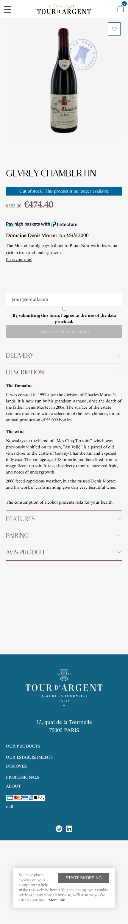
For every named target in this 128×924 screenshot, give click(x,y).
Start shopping (83, 877)
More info (57, 900)
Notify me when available (64, 331)
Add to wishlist (114, 29)
